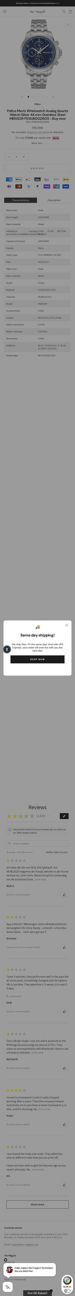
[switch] (67, 1291)
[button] (7, 649)
